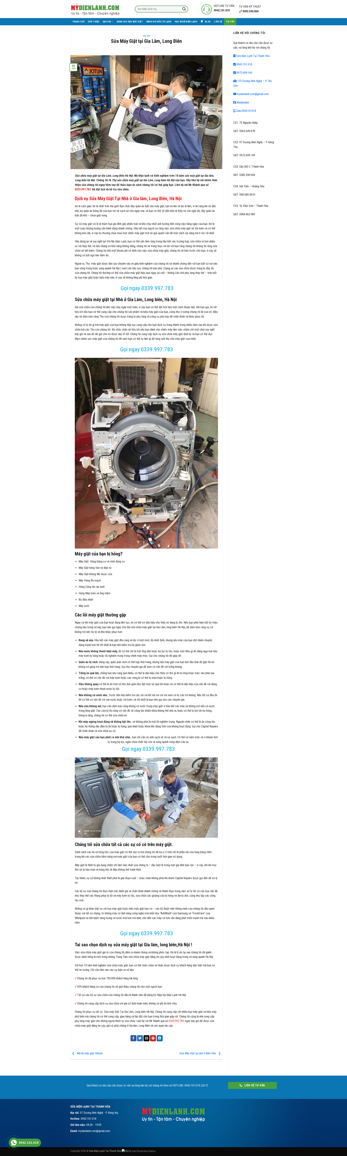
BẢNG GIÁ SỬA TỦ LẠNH (158, 21)
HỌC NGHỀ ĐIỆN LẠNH (186, 21)
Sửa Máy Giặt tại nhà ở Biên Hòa (198, 1053)
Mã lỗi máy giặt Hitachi (89, 1053)
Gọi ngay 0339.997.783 (146, 288)
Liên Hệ (218, 21)
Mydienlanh (242, 102)
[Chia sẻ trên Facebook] (133, 1038)
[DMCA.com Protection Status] (139, 1151)
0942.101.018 (244, 64)
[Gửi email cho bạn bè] (146, 1038)
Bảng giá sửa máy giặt (130, 21)
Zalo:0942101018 (245, 111)
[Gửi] (184, 8)
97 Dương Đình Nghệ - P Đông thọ (99, 1112)
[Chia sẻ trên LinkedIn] (160, 1038)
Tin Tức (230, 21)
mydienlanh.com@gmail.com (252, 94)
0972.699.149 (244, 72)
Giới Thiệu (93, 21)
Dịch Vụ (107, 21)
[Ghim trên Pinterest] (153, 1038)
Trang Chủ (78, 21)
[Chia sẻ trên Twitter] (140, 1038)
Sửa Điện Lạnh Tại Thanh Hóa (252, 56)
